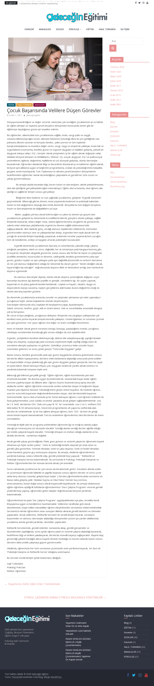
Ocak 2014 (115, 95)
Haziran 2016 (116, 90)
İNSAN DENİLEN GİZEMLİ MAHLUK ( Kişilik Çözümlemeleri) (78, 642)
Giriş (112, 172)
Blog (112, 122)
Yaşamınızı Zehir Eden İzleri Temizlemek (32, 584)
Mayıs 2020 (115, 76)
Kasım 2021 (116, 71)
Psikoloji (74, 29)
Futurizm (114, 140)
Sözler (60, 29)
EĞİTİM (11, 105)
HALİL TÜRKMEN (24, 105)
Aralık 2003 (115, 104)
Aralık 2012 (115, 99)
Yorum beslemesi (118, 181)
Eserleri (29, 29)
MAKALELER (40, 105)
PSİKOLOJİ (115, 154)
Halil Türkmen (107, 29)
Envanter (114, 131)
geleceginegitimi (33, 115)
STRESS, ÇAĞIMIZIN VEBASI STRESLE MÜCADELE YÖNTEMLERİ (65, 597)
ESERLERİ (114, 136)
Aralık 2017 (115, 85)
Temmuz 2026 (117, 67)
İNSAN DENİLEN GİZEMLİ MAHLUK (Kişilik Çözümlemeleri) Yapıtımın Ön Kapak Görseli (62, 2)
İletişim (125, 29)
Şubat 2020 (115, 81)
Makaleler (45, 29)
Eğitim (90, 29)
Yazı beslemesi (117, 177)
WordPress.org (117, 186)
